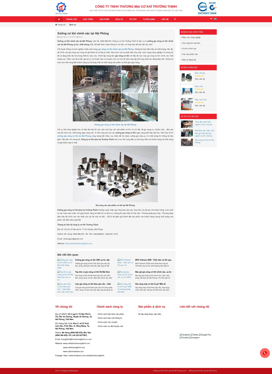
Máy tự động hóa (189, 59)
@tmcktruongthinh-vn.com (81, 339)
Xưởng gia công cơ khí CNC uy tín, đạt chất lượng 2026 (92, 260)
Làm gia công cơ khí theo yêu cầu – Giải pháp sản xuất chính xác (93, 284)
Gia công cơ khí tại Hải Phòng (204, 141)
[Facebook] (185, 334)
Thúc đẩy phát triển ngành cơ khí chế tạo (203, 123)
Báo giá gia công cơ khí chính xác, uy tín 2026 (153, 272)
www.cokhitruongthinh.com (74, 347)
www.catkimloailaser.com (73, 351)
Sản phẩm (104, 19)
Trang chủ (71, 19)
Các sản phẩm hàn (190, 54)
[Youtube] (184, 337)
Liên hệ (165, 19)
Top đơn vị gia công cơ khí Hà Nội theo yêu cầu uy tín (92, 272)
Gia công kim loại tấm (191, 43)
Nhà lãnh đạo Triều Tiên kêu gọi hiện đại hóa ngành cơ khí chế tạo (204, 133)
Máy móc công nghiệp (191, 37)
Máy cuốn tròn (201, 99)
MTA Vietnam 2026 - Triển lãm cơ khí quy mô (153, 260)
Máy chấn (199, 86)
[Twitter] (194, 334)
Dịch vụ (119, 19)
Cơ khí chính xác (189, 48)
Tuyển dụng (149, 19)
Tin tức (133, 19)
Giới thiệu (88, 19)
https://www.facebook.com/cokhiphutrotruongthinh (83, 355)
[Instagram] (194, 337)
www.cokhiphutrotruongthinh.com (78, 243)
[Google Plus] (205, 334)
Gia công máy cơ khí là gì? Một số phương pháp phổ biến (150, 284)
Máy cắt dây (200, 73)
